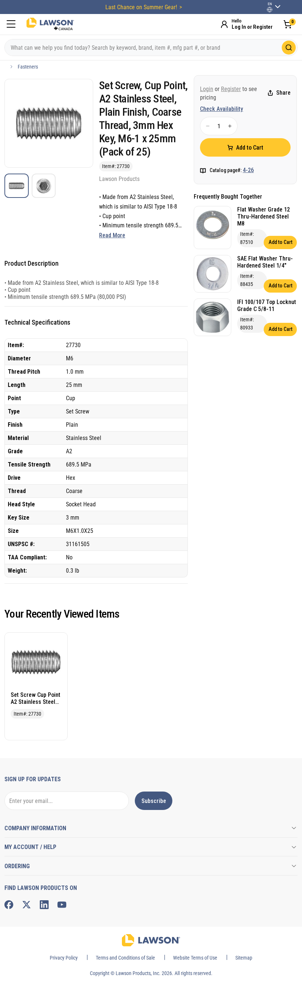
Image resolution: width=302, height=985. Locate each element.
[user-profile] (270, 10)
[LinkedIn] (44, 904)
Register (231, 88)
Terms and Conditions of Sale (125, 958)
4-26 (248, 170)
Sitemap (243, 958)
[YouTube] (61, 904)
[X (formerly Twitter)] (26, 904)
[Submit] (289, 48)
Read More (112, 235)
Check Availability (221, 108)
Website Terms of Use (195, 958)
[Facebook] (8, 904)
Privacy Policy (64, 958)
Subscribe (153, 800)
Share (283, 92)
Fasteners (28, 67)
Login (206, 88)
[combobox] (151, 47)
